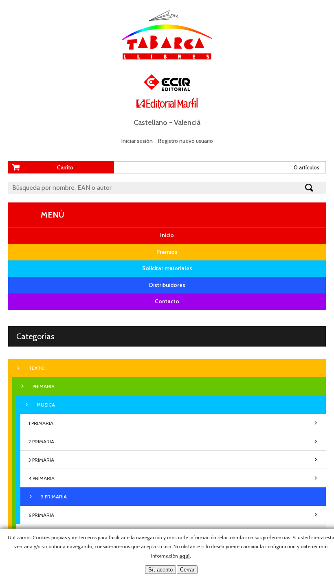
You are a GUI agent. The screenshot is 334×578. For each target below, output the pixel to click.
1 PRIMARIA (41, 423)
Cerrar (187, 570)
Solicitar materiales (167, 268)
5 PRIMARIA (54, 497)
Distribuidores (167, 285)
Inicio (167, 235)
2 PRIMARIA (41, 441)
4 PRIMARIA (42, 478)
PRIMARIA (44, 386)
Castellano (150, 122)
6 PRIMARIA (41, 515)
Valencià (187, 122)
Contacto (167, 301)
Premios (167, 252)
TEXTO (36, 368)
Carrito (65, 167)
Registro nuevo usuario (185, 140)
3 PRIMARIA (41, 460)
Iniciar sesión (137, 140)
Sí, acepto (160, 570)
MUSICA (46, 405)
